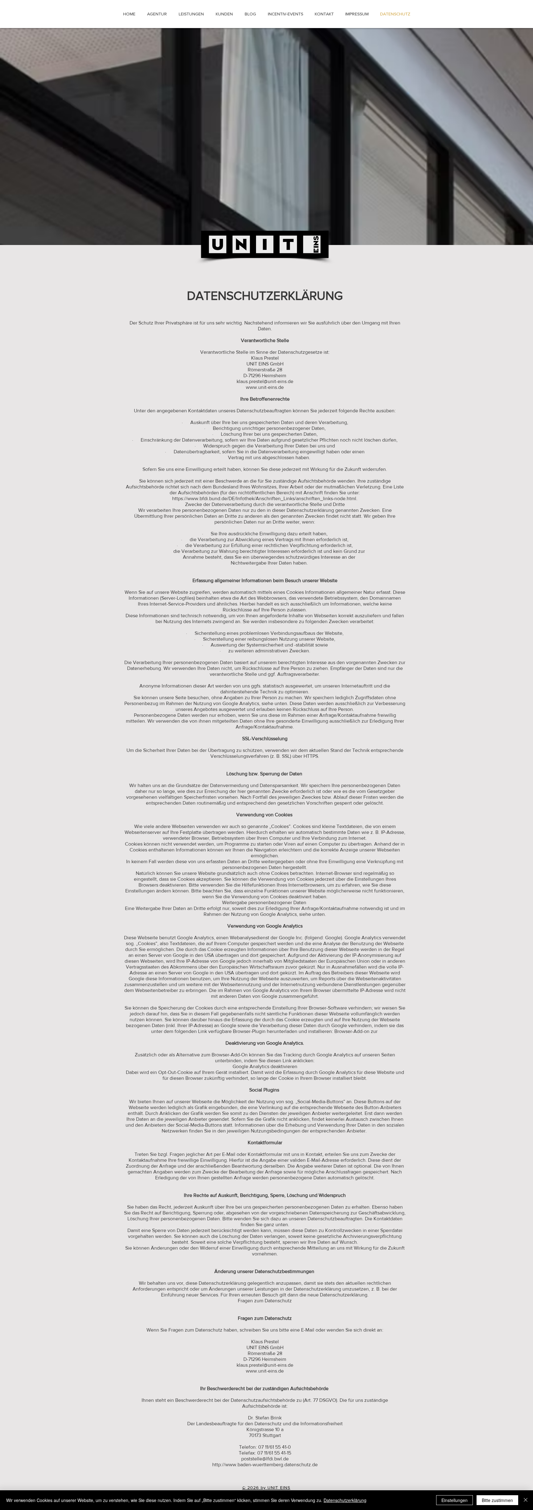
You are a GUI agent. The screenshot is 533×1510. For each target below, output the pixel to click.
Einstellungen (454, 1500)
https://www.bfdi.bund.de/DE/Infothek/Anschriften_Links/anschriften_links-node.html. (264, 498)
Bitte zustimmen (497, 1500)
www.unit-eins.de (265, 387)
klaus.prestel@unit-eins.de (265, 381)
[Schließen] (525, 1500)
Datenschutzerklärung (345, 1500)
